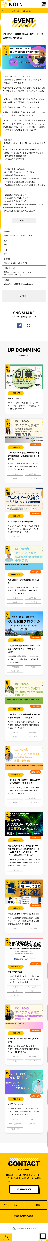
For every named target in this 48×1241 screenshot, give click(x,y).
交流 (15, 991)
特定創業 (16, 667)
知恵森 (33, 1123)
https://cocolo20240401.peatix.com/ (18, 284)
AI (15, 928)
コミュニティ (33, 987)
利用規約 (36, 1205)
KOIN (16, 474)
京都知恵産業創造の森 (16, 1124)
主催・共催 (33, 478)
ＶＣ (33, 1119)
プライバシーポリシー (12, 1205)
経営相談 (33, 474)
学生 (33, 991)
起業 (15, 478)
